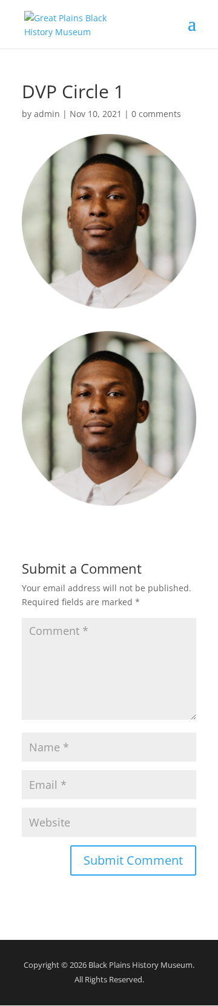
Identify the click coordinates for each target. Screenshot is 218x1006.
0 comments (156, 113)
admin (47, 113)
